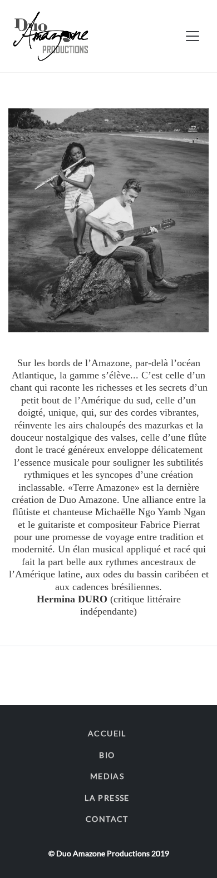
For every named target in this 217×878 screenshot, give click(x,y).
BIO (107, 755)
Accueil (107, 733)
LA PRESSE (107, 797)
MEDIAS (107, 776)
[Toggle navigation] (192, 36)
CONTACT (107, 819)
